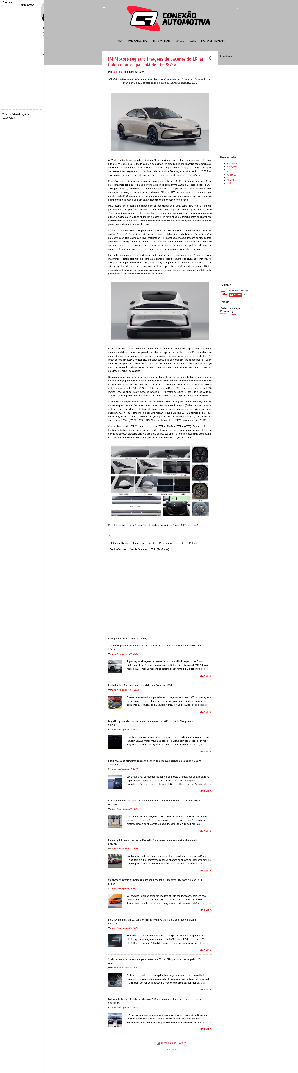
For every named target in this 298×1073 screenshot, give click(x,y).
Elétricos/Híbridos (119, 543)
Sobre (193, 40)
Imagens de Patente (144, 543)
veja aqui (182, 167)
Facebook (231, 163)
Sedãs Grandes (138, 549)
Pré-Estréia (165, 543)
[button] (210, 58)
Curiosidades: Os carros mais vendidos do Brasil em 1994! (140, 685)
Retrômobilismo (161, 40)
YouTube (231, 174)
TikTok (230, 183)
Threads (231, 169)
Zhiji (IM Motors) (160, 549)
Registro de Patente (187, 543)
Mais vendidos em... (138, 40)
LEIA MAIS (206, 675)
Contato (180, 40)
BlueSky (231, 180)
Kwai (229, 177)
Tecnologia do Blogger (173, 1043)
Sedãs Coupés (118, 549)
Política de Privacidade (213, 40)
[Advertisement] (230, 233)
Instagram (231, 166)
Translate (231, 314)
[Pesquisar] (238, 8)
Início (120, 40)
